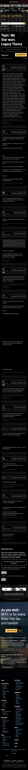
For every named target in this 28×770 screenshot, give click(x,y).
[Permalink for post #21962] (25, 270)
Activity (17, 694)
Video (3, 726)
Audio (3, 723)
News (2, 735)
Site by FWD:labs (19, 761)
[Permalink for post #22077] (25, 496)
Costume (3, 700)
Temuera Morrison (19, 709)
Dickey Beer (18, 717)
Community (17, 692)
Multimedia (4, 717)
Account (22, 8)
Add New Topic (20, 16)
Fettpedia (17, 680)
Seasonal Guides (5, 745)
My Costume (4, 702)
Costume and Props (20, 723)
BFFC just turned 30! (14, 1)
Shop (17, 735)
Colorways (4, 688)
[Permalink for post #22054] (25, 429)
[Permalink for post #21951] (25, 193)
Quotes (17, 689)
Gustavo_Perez (6, 213)
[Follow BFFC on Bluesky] (21, 756)
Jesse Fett (5, 194)
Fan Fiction (4, 728)
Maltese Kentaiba (7, 234)
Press (17, 732)
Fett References (19, 686)
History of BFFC (19, 733)
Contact (17, 736)
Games (3, 729)
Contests (18, 696)
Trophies (17, 703)
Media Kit (18, 731)
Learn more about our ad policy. (14, 599)
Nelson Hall (18, 721)
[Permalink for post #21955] (4, 215)
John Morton (18, 714)
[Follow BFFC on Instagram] (9, 756)
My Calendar (18, 708)
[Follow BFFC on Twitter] (11, 756)
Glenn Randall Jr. (19, 718)
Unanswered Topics (17, 15)
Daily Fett (4, 719)
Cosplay (4, 706)
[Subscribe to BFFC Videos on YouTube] (16, 756)
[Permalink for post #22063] (25, 477)
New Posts (9, 15)
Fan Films (4, 725)
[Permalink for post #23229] (4, 530)
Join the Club (11, 631)
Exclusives (4, 739)
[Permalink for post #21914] (25, 67)
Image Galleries (5, 720)
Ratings (4, 693)
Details (4, 705)
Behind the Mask (19, 682)
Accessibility (6, 761)
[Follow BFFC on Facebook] (7, 756)
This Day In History (19, 683)
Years (3, 696)
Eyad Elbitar (18, 720)
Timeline (4, 697)
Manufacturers (5, 691)
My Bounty (4, 685)
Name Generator (19, 699)
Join (3, 579)
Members (17, 697)
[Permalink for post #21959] (4, 236)
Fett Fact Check (5, 743)
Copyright (14, 760)
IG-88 (6, 477)
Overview (3, 15)
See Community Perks (8, 650)
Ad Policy (13, 761)
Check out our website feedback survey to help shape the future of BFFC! (14, 750)
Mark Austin (18, 715)
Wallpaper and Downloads (5, 732)
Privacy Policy (20, 760)
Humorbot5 (5, 133)
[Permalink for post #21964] (25, 296)
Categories (4, 687)
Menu (3, 8)
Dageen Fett (5, 67)
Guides (3, 740)
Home (2, 680)
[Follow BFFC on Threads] (19, 756)
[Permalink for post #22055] (25, 459)
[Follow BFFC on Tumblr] (14, 756)
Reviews (4, 694)
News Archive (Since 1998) (6, 737)
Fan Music (4, 722)
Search (12, 8)
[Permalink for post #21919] (25, 132)
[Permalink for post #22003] (25, 383)
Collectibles (5, 683)
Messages (18, 701)
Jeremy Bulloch (19, 724)
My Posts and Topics (6, 16)
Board (3, 709)
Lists (3, 690)
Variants (4, 703)
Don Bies (17, 712)
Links (17, 700)
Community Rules (7, 760)
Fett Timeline (18, 688)
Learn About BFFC (7, 667)
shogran (7, 428)
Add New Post (21, 55)
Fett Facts (18, 685)
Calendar (17, 706)
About (16, 727)
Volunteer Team (19, 729)
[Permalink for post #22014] (4, 410)
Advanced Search (5, 28)
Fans (2, 19)
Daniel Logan (18, 711)
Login (3, 572)
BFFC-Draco (5, 459)
